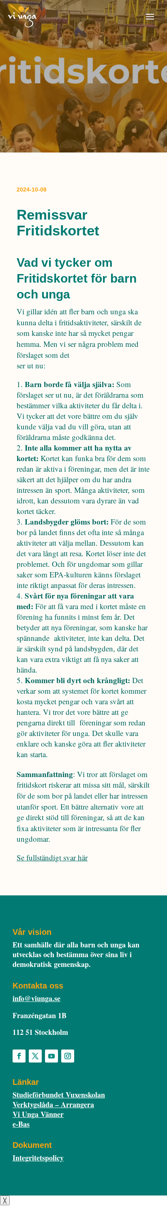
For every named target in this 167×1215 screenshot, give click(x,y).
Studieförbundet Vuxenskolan (59, 1094)
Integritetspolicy (38, 1157)
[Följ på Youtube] (51, 1056)
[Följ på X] (35, 1056)
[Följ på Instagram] (67, 1056)
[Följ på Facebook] (19, 1056)
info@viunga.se (36, 998)
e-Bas (21, 1124)
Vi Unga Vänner (38, 1114)
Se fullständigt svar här (52, 857)
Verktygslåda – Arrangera (53, 1104)
